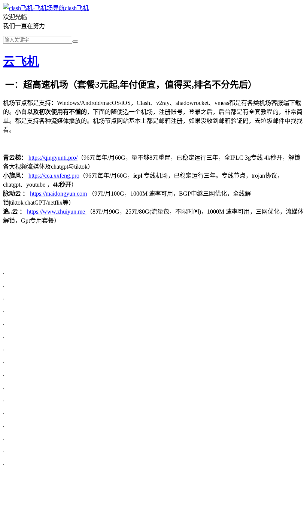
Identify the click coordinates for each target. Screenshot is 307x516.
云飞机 (21, 61)
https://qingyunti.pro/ (52, 157)
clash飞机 (77, 8)
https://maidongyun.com (58, 193)
